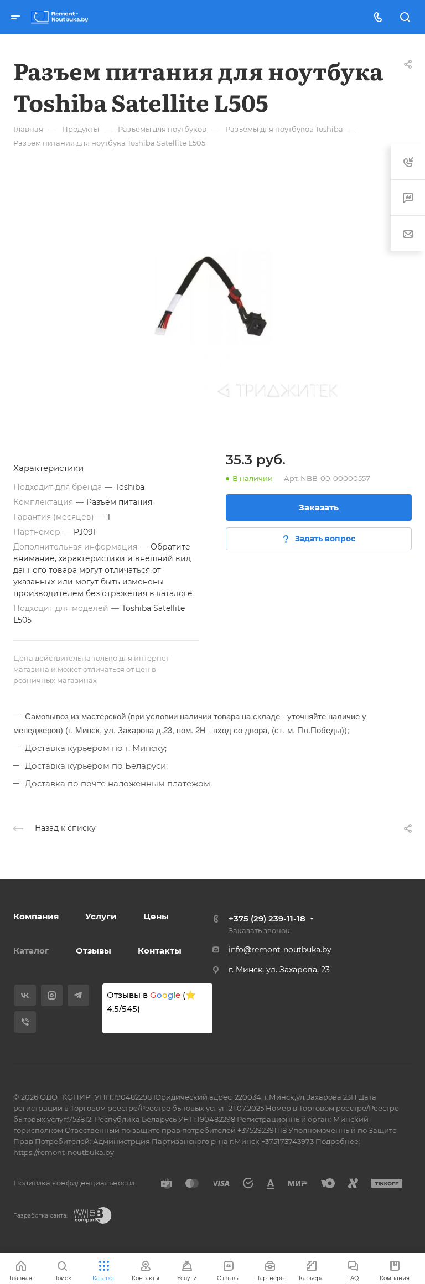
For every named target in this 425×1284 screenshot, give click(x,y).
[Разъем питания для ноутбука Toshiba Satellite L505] (212, 297)
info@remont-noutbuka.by (280, 950)
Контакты (160, 950)
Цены (156, 916)
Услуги (101, 916)
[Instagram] (52, 995)
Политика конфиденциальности (73, 1182)
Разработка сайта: (40, 1215)
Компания (36, 916)
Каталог (31, 950)
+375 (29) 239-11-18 (267, 918)
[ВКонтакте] (25, 995)
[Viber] (25, 1022)
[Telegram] (78, 995)
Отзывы (93, 950)
